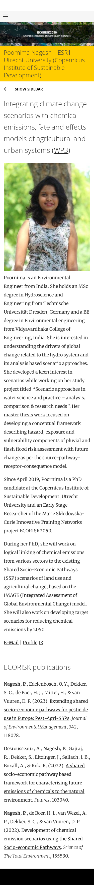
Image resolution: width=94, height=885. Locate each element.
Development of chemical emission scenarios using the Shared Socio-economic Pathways (43, 838)
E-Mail (11, 643)
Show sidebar (29, 88)
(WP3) (61, 150)
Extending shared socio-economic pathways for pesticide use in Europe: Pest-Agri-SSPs (46, 709)
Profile (30, 643)
